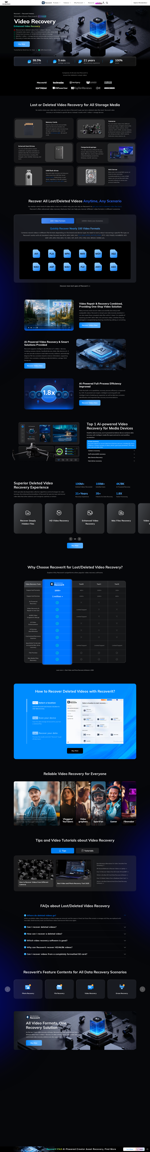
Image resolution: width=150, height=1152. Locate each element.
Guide (99, 3)
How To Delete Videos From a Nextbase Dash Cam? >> (112, 878)
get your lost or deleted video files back (107, 206)
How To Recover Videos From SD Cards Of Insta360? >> (113, 871)
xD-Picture (54, 133)
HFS (59, 181)
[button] (71, 539)
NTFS (55, 181)
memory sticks (50, 177)
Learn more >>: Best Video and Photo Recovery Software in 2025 (75, 670)
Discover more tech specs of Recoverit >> (75, 286)
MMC (59, 133)
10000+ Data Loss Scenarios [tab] (92, 221)
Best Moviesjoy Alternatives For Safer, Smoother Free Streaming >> (112, 864)
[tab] (47, 705)
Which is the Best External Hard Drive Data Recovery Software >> (112, 882)
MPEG (88, 235)
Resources (91, 3)
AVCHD (93, 235)
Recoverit (17, 14)
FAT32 (48, 181)
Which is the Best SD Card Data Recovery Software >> (112, 875)
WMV (99, 235)
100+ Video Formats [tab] (57, 221)
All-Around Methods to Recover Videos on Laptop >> (112, 868)
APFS (62, 181)
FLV (79, 235)
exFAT (52, 181)
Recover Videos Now (90, 325)
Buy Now (21, 44)
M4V (83, 235)
